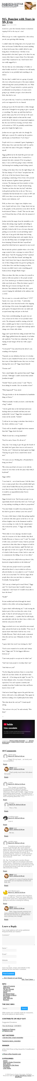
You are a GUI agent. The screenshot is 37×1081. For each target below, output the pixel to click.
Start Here (6, 988)
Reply (5, 764)
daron (4, 25)
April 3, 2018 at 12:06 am (16, 908)
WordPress (18, 1077)
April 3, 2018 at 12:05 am (16, 876)
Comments (5, 743)
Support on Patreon (8, 1029)
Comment (6, 935)
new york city (29, 742)
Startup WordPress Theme (23, 1075)
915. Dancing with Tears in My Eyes (18, 20)
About (5, 992)
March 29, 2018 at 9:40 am (16, 756)
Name (4, 948)
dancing (31, 740)
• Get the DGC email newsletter (12, 1037)
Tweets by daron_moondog (11, 1041)
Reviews (6, 1000)
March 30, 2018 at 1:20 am (16, 843)
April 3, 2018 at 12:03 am (16, 769)
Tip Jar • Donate (8, 989)
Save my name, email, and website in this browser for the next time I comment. (16, 968)
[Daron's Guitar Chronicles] (18, 8)
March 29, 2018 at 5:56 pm (17, 804)
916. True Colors (28, 979)
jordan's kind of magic (17, 742)
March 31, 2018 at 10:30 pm (16, 892)
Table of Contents (9, 986)
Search (24, 1008)
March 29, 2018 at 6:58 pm (16, 818)
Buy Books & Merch (9, 995)
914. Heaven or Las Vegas (12, 978)
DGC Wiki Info (8, 998)
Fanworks (6, 997)
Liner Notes (7, 1068)
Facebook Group (8, 994)
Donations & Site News (11, 1065)
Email (4, 954)
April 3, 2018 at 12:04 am (16, 829)
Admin (5, 1061)
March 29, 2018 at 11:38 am (16, 784)
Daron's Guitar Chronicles (17, 740)
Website (5, 960)
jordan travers (6, 742)
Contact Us (7, 991)
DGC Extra (6, 1064)
